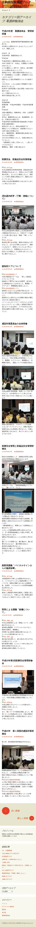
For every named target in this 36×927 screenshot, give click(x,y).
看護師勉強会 (19, 36)
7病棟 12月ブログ (7, 879)
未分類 (4, 912)
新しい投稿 (25, 818)
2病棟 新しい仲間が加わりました (12, 859)
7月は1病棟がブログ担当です (10, 853)
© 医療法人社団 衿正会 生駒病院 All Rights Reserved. (17, 923)
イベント (4, 903)
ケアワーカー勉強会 (8, 906)
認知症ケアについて (12, 266)
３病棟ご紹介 (6, 862)
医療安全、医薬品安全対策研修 (16, 159)
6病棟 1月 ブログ (7, 876)
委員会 (4, 909)
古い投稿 (12, 810)
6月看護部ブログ (7, 856)
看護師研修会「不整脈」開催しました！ (14, 873)
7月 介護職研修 (7, 850)
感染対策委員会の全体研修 (14, 323)
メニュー (5, 10)
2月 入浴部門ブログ (8, 870)
